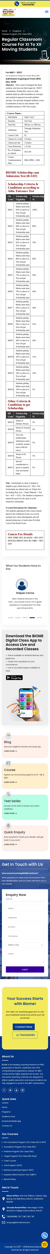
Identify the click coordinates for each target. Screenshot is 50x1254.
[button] (46, 11)
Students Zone (8, 1116)
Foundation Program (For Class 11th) (20, 1147)
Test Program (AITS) (13, 1165)
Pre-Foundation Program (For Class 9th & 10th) (25, 1142)
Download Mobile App (11, 1121)
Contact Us (7, 1125)
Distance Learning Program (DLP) (18, 1170)
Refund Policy (10, 1179)
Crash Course (10, 1160)
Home (4, 31)
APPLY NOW (45, 1244)
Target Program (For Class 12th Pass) (20, 1156)
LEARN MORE (9, 751)
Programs (6, 1112)
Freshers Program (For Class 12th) (19, 1151)
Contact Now (23, 1027)
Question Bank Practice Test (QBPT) (20, 1174)
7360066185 (27, 1035)
